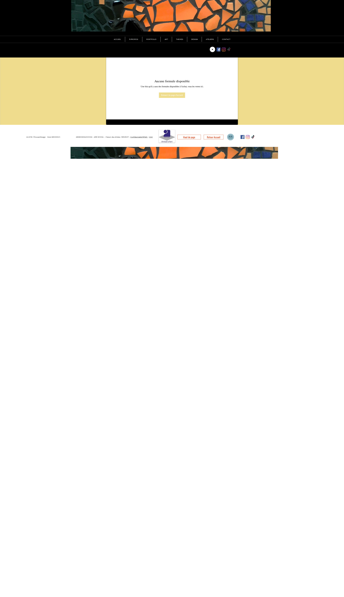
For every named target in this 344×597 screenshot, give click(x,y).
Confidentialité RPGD (139, 137)
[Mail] (230, 137)
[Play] (212, 49)
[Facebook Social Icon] (219, 49)
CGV (151, 137)
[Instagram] (224, 49)
